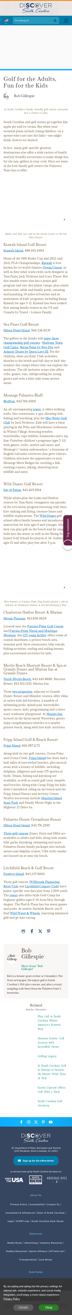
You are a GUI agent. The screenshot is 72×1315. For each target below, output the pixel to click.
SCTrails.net (56, 1254)
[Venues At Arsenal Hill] (56, 1183)
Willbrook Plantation (44, 885)
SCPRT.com (23, 1224)
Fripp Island (11, 749)
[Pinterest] (48, 935)
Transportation (28, 1263)
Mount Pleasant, (14, 622)
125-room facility (34, 639)
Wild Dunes (48, 516)
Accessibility (37, 1207)
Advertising (31, 1246)
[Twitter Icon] (36, 1125)
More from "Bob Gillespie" (32, 971)
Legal (11, 1224)
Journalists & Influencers (20, 1216)
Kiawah (47, 263)
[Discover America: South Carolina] (14, 1183)
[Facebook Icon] (21, 1125)
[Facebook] (32, 935)
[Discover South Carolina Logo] (36, 7)
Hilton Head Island (16, 330)
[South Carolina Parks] (34, 1183)
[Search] (55, 20)
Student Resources (16, 1254)
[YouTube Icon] (50, 1125)
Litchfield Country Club (41, 890)
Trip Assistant (68, 528)
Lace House (45, 1263)
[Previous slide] (9, 205)
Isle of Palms (12, 490)
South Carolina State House (48, 1224)
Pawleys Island (13, 877)
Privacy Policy (18, 1207)
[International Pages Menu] (6, 20)
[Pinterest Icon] (43, 1125)
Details (23, 1307)
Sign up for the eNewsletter (38, 1164)
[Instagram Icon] (28, 1125)
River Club (10, 890)
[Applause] (23, 935)
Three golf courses (15, 837)
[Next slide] (63, 205)
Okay (48, 1307)
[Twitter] (40, 935)
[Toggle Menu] (66, 20)
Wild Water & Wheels (25, 917)
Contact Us (53, 1207)
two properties (22, 695)
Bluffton (9, 401)
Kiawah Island (13, 250)
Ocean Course (52, 267)
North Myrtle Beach (17, 682)
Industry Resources (51, 1246)
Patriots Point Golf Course (45, 630)
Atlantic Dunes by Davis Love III (25, 352)
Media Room (14, 1246)
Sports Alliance (38, 1254)
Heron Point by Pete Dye (36, 347)
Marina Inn (54, 717)
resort (37, 409)
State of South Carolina (50, 1216)
